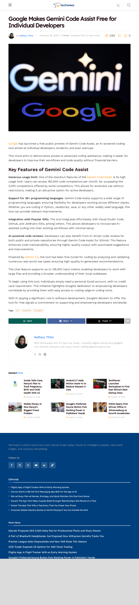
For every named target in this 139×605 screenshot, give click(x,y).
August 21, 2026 (75, 417)
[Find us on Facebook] (11, 465)
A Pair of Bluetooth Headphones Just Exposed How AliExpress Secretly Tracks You (56, 536)
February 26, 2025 (49, 35)
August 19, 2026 (117, 417)
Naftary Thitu (26, 35)
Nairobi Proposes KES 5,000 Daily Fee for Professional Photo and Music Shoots (54, 530)
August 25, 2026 (32, 397)
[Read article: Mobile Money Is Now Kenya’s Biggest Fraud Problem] (15, 407)
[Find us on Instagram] (28, 465)
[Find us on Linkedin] (44, 465)
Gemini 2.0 (32, 257)
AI (18, 310)
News (66, 35)
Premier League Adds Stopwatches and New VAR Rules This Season (47, 541)
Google (13, 143)
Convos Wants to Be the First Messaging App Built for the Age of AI (44, 491)
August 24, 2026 (32, 417)
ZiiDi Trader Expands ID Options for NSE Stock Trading (40, 546)
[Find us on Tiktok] (52, 465)
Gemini (27, 310)
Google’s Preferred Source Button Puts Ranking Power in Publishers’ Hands (51, 557)
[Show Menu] (10, 5)
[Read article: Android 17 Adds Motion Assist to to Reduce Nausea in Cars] (57, 384)
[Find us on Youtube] (36, 465)
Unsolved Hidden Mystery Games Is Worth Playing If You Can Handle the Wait (49, 510)
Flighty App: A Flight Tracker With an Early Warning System (40, 487)
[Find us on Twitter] (20, 465)
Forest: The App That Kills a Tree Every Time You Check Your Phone (43, 505)
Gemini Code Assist (99, 177)
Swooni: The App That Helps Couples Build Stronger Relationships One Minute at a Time (53, 501)
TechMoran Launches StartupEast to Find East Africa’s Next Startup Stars (118, 386)
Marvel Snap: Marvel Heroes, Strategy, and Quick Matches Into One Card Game (50, 496)
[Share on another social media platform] (128, 321)
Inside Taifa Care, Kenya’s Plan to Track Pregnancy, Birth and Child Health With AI (33, 386)
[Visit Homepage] (64, 5)
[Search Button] (129, 5)
